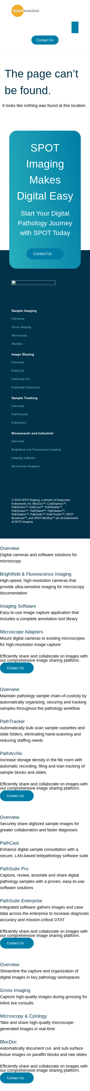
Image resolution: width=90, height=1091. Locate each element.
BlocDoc (17, 343)
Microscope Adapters (26, 466)
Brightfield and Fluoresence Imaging (36, 449)
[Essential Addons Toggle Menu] (75, 27)
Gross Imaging (21, 327)
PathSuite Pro (21, 379)
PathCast (18, 370)
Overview (18, 318)
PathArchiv (19, 422)
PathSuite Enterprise (26, 387)
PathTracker (20, 414)
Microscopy (19, 335)
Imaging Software (23, 458)
